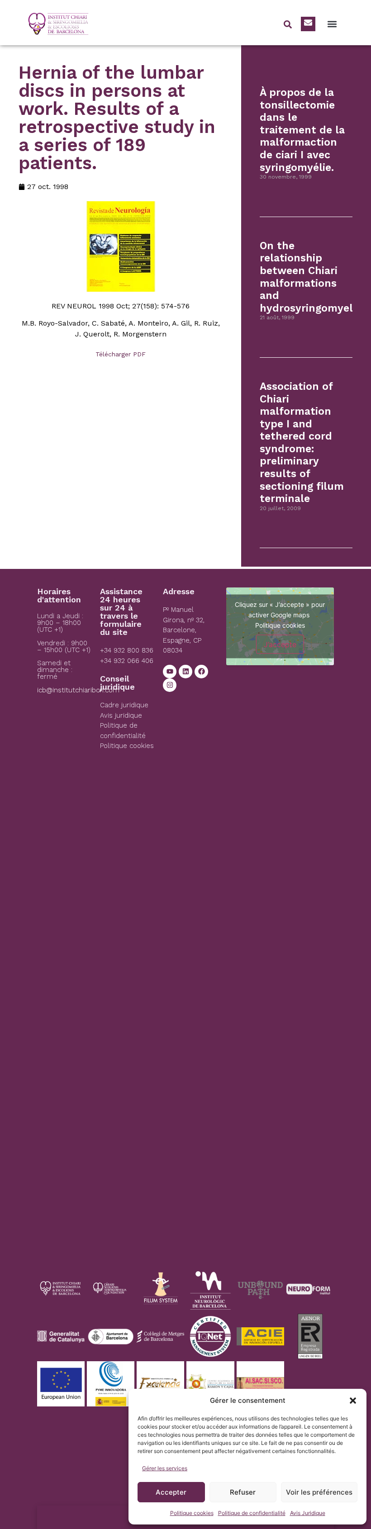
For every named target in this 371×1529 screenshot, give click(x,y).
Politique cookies (192, 1513)
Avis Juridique (307, 1513)
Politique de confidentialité (251, 1513)
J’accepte (280, 644)
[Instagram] (169, 685)
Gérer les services (164, 1468)
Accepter (171, 1492)
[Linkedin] (185, 671)
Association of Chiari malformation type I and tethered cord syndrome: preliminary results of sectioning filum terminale (302, 442)
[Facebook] (201, 671)
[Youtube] (169, 671)
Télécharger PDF (120, 354)
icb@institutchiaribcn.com (78, 690)
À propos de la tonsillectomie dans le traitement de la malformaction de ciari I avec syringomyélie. (302, 130)
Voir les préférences (319, 1492)
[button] (352, 1400)
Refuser (243, 1492)
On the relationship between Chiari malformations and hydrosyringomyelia (310, 277)
